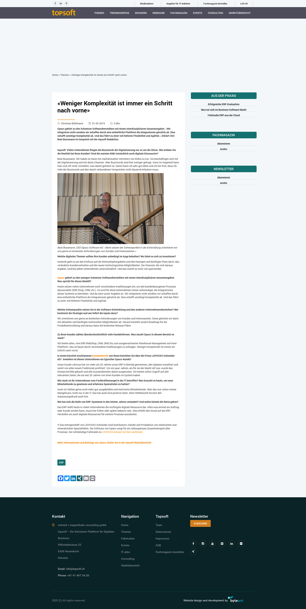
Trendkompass (119, 13)
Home (55, 74)
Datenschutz (163, 531)
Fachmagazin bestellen (215, 3)
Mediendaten (146, 3)
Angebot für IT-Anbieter (178, 3)
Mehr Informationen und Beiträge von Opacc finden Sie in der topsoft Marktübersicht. (104, 442)
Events (197, 13)
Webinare (158, 13)
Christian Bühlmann (72, 123)
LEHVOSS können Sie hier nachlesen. (122, 432)
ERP (61, 462)
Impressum (162, 538)
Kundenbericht (100, 355)
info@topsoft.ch (75, 569)
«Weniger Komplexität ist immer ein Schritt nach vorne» (99, 74)
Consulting (215, 13)
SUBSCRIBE (200, 523)
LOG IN (244, 3)
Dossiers (141, 13)
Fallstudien (128, 538)
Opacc (60, 277)
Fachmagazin (178, 13)
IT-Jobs (125, 552)
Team (159, 525)
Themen (99, 13)
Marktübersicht (240, 13)
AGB (158, 545)
